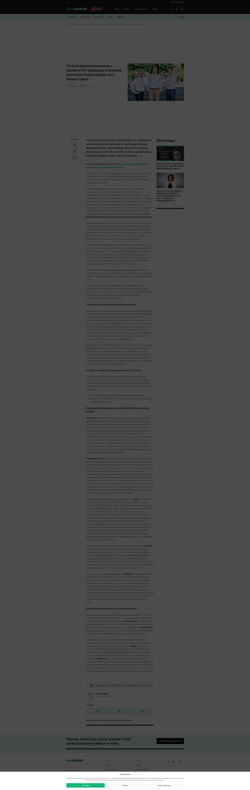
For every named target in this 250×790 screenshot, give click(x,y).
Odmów (125, 785)
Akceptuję (85, 785)
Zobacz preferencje (164, 785)
